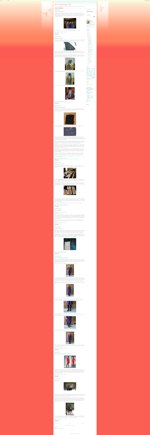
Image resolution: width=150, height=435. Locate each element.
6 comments (65, 204)
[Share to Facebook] (57, 34)
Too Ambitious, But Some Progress (61, 257)
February (89, 61)
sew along (67, 205)
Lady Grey (64, 205)
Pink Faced (57, 380)
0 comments (65, 222)
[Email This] (55, 34)
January (89, 62)
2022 (88, 30)
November (89, 38)
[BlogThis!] (55, 34)
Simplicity (91, 71)
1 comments (65, 32)
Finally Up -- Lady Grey (59, 164)
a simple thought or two (69, 15)
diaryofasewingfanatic (90, 88)
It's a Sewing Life (63, 4)
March (89, 60)
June (88, 57)
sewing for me (65, 252)
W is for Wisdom (58, 210)
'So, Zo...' (89, 101)
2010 (88, 36)
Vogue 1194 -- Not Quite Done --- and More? (63, 353)
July (88, 56)
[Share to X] (56, 34)
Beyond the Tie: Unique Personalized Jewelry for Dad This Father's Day (90, 97)
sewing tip (93, 76)
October (89, 39)
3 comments (65, 374)
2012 (88, 34)
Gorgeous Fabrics (78, 142)
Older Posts (83, 423)
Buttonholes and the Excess (60, 107)
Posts (88, 83)
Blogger (79, 433)
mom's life (58, 223)
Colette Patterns (59, 205)
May (88, 58)
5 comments (65, 101)
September (89, 54)
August (89, 55)
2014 (88, 32)
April (89, 59)
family (94, 72)
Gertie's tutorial (66, 109)
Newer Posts (57, 423)
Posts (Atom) (72, 425)
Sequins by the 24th (58, 228)
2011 (88, 35)
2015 (88, 31)
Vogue (63, 348)
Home (70, 423)
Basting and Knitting (59, 38)
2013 (88, 33)
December (89, 37)
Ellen (91, 20)
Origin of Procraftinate (59, 11)
